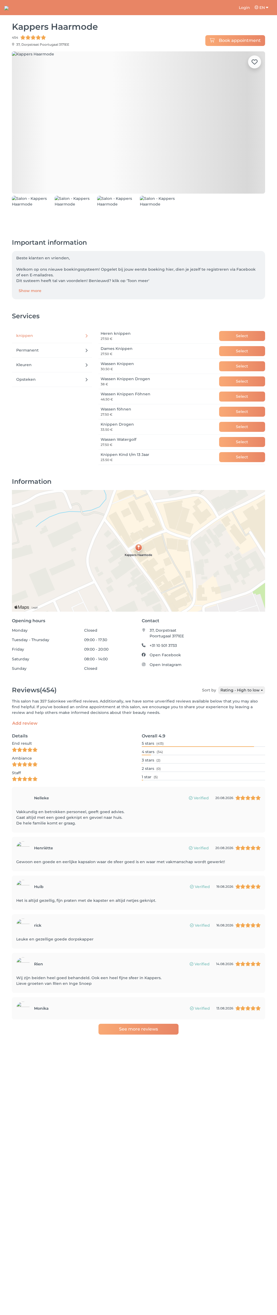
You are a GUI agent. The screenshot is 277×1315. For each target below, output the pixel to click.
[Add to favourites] (254, 61)
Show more (30, 290)
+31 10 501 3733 (163, 645)
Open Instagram (166, 664)
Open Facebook (165, 654)
